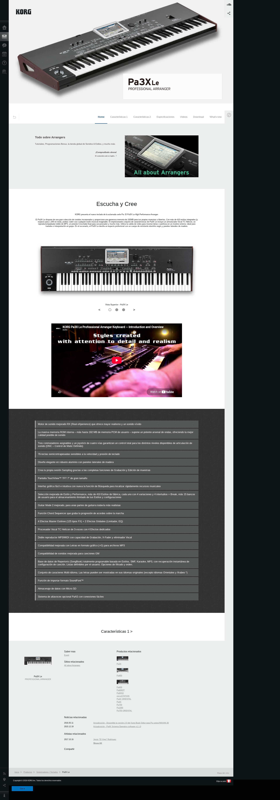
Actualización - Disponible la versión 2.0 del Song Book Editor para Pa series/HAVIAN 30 (131, 723)
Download (198, 117)
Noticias (5, 774)
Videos (183, 117)
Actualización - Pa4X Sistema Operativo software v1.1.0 (117, 726)
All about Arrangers (72, 665)
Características (5, 45)
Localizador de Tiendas (5, 72)
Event (231, 166)
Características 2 (142, 117)
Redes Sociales (5, 785)
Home (101, 117)
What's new (216, 117)
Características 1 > (116, 631)
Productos (5, 36)
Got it (22, 788)
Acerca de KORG (5, 795)
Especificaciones (165, 117)
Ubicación (5, 779)
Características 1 (119, 117)
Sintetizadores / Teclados (47, 772)
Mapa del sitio (223, 773)
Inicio (5, 27)
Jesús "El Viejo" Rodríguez (104, 739)
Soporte (5, 63)
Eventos (5, 54)
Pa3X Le (66, 772)
